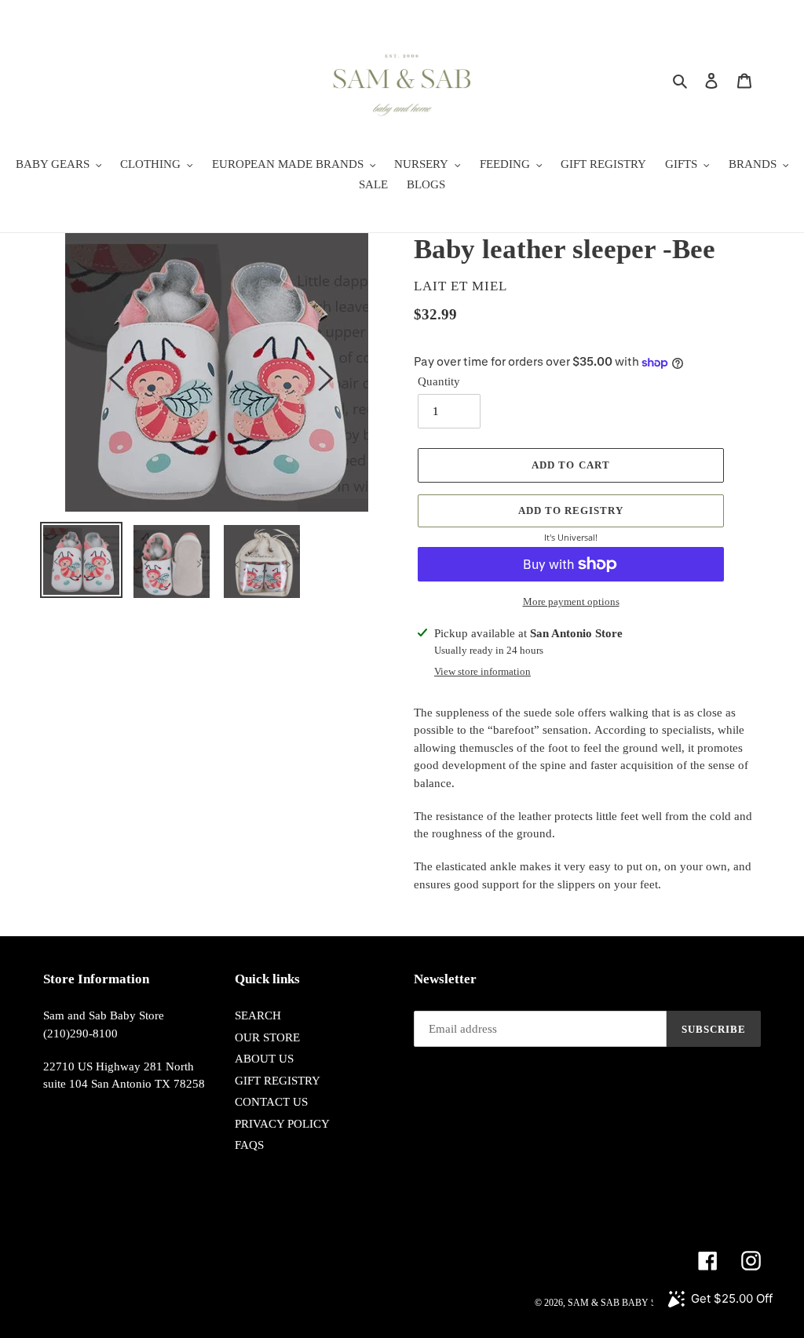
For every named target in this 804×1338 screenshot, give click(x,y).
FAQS (249, 1145)
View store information (482, 671)
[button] (571, 510)
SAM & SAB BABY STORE (624, 1302)
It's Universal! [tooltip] (571, 537)
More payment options (571, 601)
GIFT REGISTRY (277, 1080)
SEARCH (258, 1015)
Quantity (439, 381)
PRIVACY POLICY (282, 1123)
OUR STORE (267, 1037)
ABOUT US (264, 1058)
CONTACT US (271, 1102)
